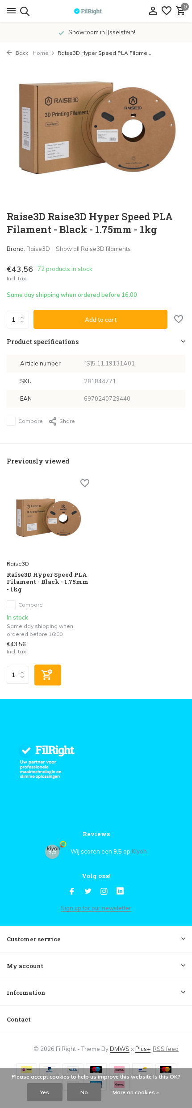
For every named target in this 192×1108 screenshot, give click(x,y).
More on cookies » (136, 1092)
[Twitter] (88, 891)
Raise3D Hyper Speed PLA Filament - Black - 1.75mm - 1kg (47, 582)
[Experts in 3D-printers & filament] (96, 11)
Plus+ (142, 1048)
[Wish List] (166, 11)
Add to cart (101, 319)
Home (41, 52)
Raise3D (38, 248)
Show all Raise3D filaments (93, 248)
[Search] (23, 11)
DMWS (119, 1048)
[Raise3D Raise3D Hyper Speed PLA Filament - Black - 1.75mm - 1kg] (48, 518)
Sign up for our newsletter (96, 907)
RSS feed (166, 1048)
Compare (30, 421)
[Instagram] (104, 891)
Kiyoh (139, 851)
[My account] (153, 11)
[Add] (47, 675)
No (84, 1092)
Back (21, 52)
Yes (44, 1092)
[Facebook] (71, 891)
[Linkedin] (120, 891)
